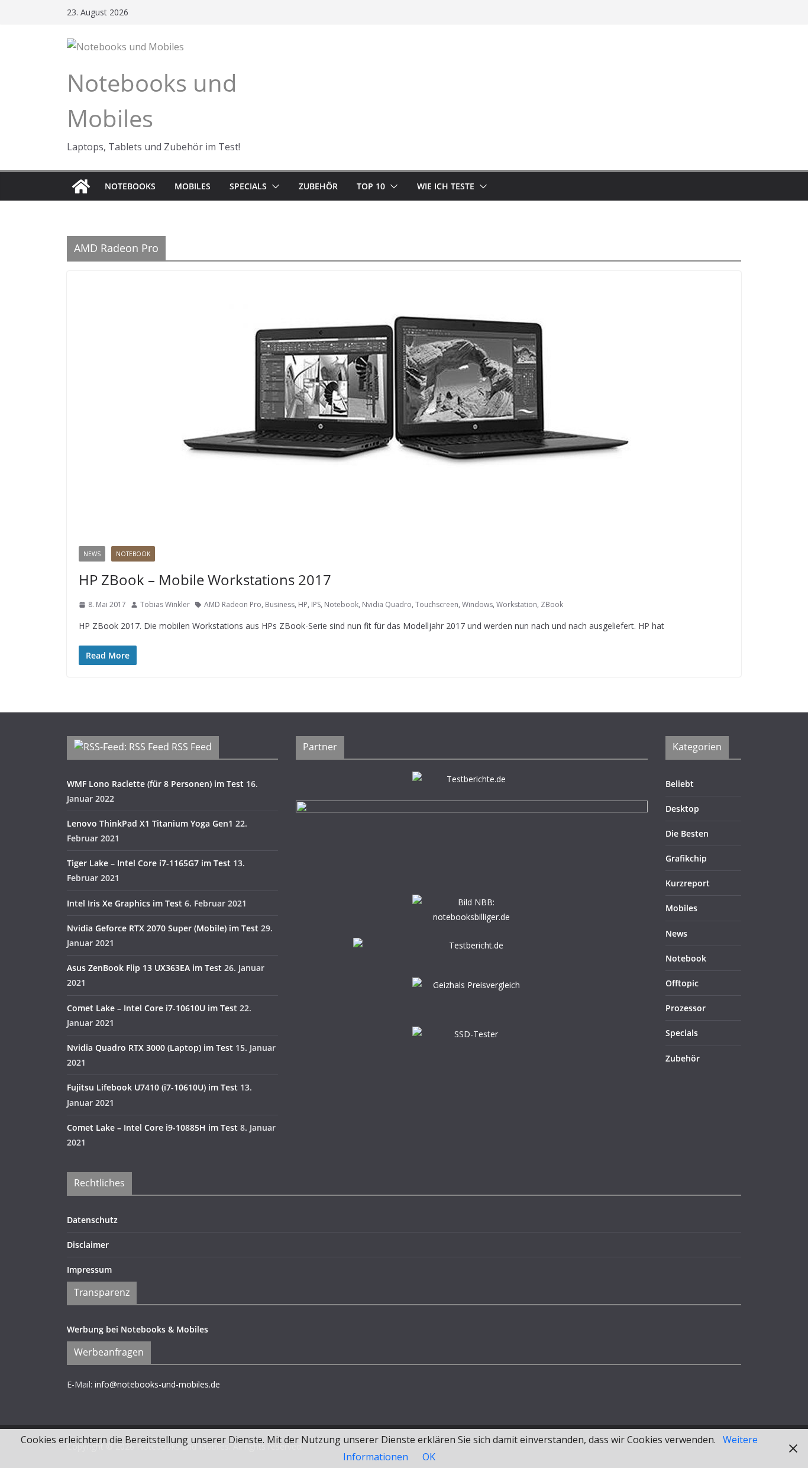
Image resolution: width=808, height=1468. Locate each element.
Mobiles (192, 186)
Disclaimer (88, 1244)
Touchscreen (436, 604)
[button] (273, 186)
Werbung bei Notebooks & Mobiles (137, 1329)
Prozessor (685, 1008)
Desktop (682, 808)
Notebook (133, 554)
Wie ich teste (445, 186)
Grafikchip (686, 858)
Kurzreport (687, 883)
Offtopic (682, 983)
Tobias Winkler (165, 604)
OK (428, 1456)
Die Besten (687, 833)
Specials (248, 186)
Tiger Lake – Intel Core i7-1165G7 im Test (149, 863)
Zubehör (318, 186)
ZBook (552, 604)
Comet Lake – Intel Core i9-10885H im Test (152, 1127)
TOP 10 (371, 186)
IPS (316, 604)
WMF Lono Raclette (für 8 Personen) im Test (155, 783)
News (92, 554)
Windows (477, 604)
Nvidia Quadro (387, 604)
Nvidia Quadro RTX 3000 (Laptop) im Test (150, 1047)
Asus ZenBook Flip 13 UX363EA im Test (144, 967)
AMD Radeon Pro (232, 604)
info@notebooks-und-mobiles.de (157, 1384)
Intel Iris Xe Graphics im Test (124, 903)
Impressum (89, 1269)
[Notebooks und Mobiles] (81, 186)
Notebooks (130, 186)
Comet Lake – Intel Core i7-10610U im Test (152, 1008)
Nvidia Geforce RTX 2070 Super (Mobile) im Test (162, 928)
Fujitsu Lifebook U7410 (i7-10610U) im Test (152, 1087)
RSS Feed (192, 746)
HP (303, 604)
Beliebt (679, 783)
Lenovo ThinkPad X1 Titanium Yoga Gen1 (150, 823)
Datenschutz (92, 1219)
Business (280, 604)
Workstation (516, 604)
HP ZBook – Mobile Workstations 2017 (205, 579)
